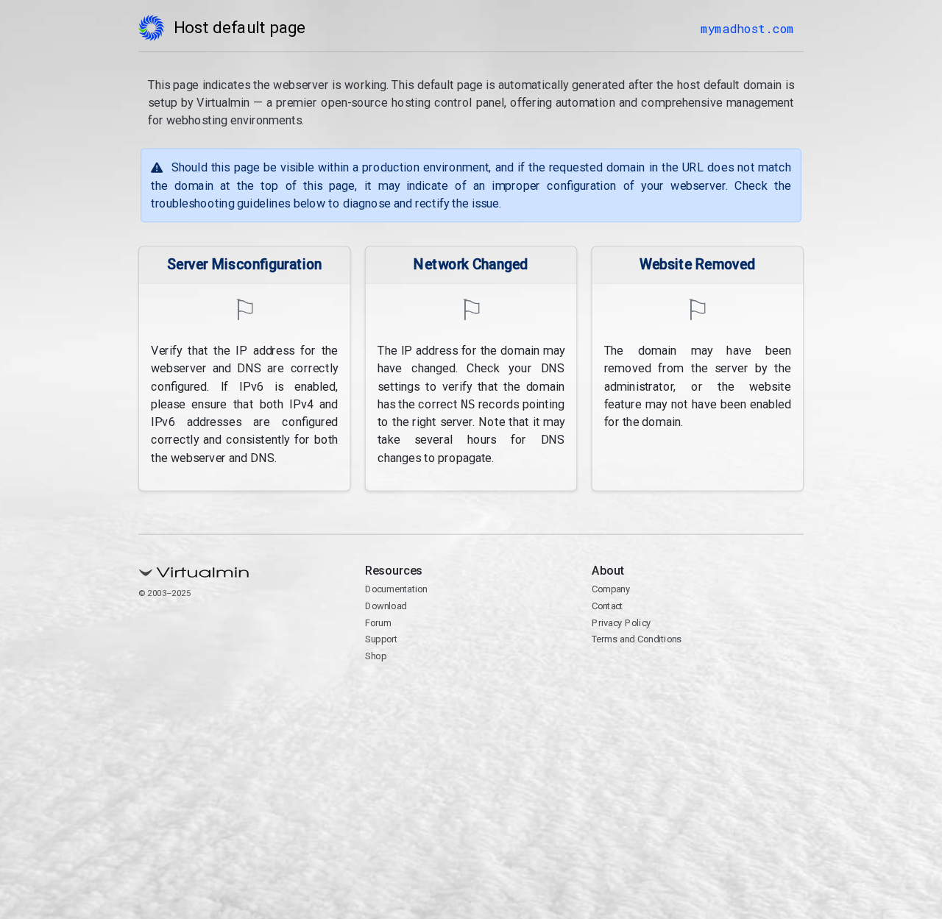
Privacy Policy (621, 622)
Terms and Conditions (637, 639)
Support (381, 639)
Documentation (396, 589)
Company (611, 589)
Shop (375, 655)
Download (386, 605)
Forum (378, 622)
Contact (607, 605)
